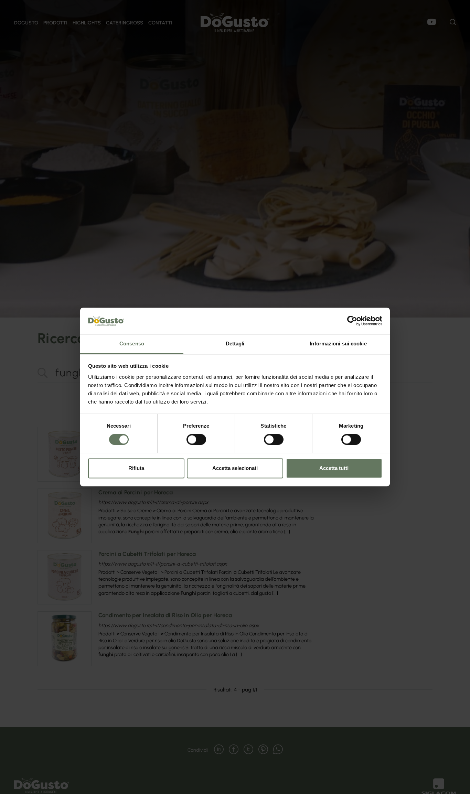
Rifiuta (136, 468)
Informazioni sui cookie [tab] (338, 343)
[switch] (196, 439)
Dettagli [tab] (235, 343)
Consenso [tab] (131, 343)
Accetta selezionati (235, 468)
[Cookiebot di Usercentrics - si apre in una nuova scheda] (352, 321)
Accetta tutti (334, 468)
